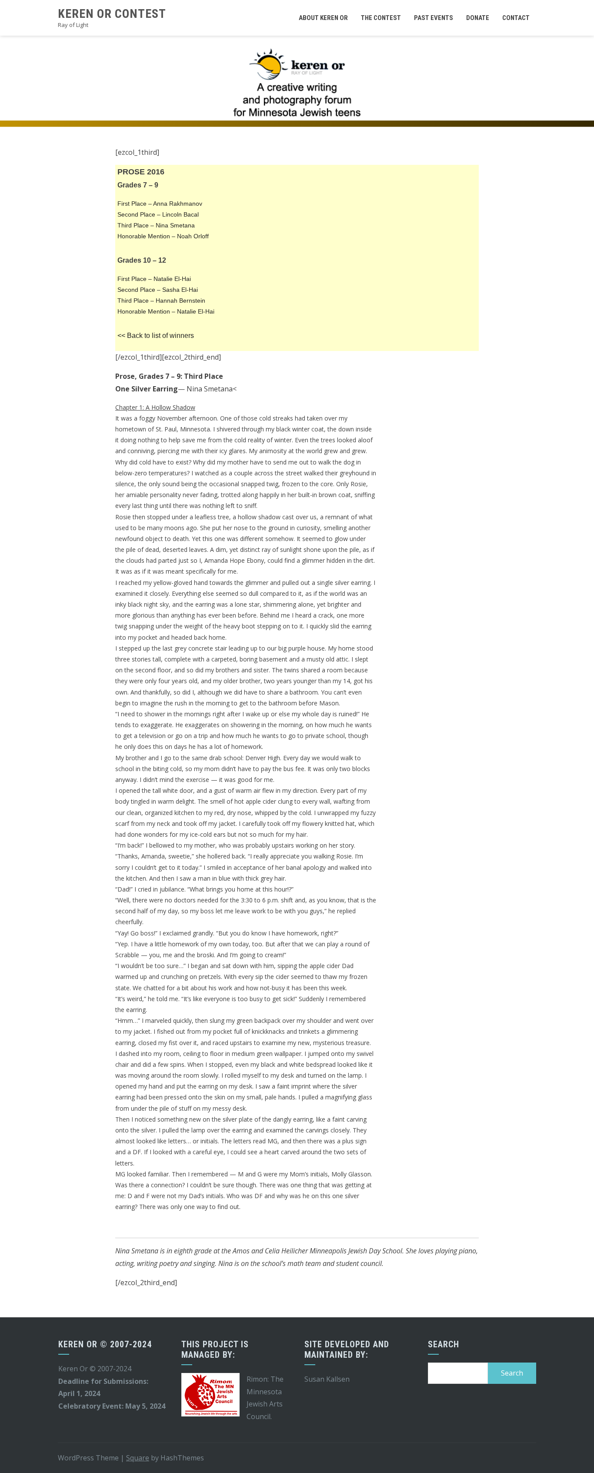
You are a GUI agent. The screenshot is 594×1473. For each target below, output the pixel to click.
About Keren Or (323, 18)
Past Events (433, 18)
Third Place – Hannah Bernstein (161, 300)
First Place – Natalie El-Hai (154, 278)
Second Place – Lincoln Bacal (158, 214)
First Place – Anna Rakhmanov (159, 203)
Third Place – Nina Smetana (156, 225)
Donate (477, 18)
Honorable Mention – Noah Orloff (163, 236)
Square (137, 1458)
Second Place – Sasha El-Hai (157, 289)
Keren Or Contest (112, 14)
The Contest (381, 18)
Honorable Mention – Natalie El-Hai (165, 311)
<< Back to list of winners (155, 335)
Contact (516, 18)
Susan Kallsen (327, 1379)
